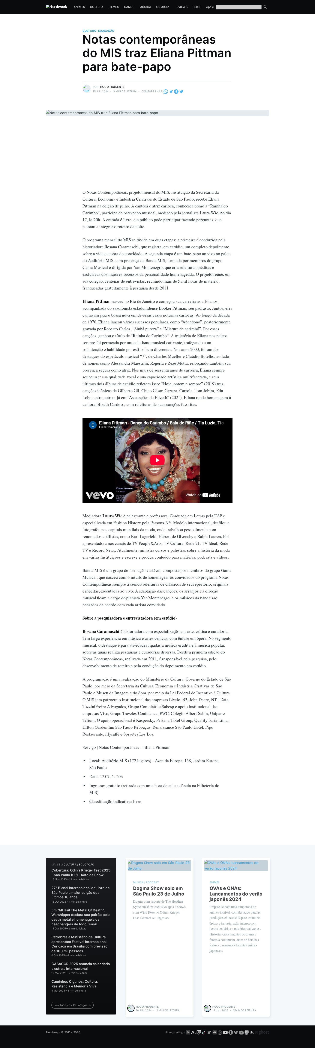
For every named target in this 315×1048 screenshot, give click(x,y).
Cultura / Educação (98, 30)
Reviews (181, 7)
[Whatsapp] (166, 91)
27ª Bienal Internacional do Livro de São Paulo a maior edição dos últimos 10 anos (80, 892)
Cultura (96, 7)
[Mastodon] (247, 1032)
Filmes (114, 7)
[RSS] (252, 1032)
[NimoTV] (241, 1032)
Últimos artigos (175, 1032)
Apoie (210, 7)
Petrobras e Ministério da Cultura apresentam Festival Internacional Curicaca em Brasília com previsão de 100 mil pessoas (79, 944)
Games (129, 7)
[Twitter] (181, 91)
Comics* (163, 7)
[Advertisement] (157, 156)
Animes (79, 7)
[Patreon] (188, 1032)
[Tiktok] (204, 1032)
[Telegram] (171, 91)
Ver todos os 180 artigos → (73, 1005)
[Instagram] (220, 1032)
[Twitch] (198, 1032)
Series (197, 7)
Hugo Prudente (112, 86)
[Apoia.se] (193, 1032)
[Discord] (214, 1032)
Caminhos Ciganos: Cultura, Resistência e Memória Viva (74, 983)
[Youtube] (225, 1032)
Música (145, 7)
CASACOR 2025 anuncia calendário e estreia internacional (80, 966)
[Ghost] (262, 1032)
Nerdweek (53, 1032)
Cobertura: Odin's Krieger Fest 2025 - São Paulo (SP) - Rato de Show (80, 872)
